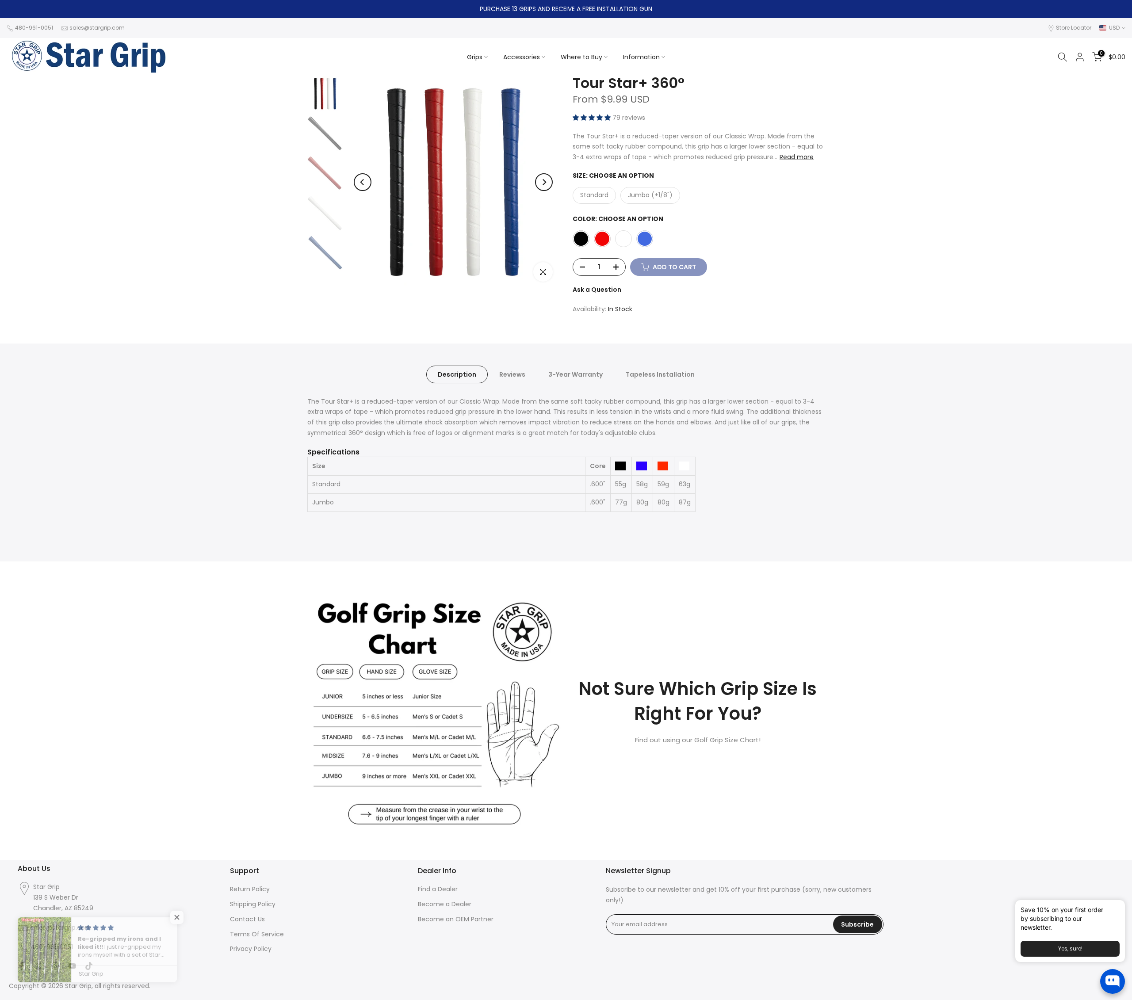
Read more (797, 157)
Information (641, 57)
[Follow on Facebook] (22, 967)
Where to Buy (581, 57)
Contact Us (247, 919)
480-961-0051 (34, 27)
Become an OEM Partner (455, 919)
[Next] (544, 182)
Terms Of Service (257, 934)
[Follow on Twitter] (38, 967)
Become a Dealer (444, 904)
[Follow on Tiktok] (89, 967)
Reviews (512, 374)
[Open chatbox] (1112, 981)
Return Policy (250, 889)
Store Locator (1073, 27)
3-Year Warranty (575, 374)
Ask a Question (597, 289)
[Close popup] (1115, 908)
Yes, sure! (1070, 948)
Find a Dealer (438, 889)
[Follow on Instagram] (55, 967)
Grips (474, 57)
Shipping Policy (252, 904)
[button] (592, 117)
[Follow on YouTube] (72, 967)
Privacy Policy (251, 949)
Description (457, 374)
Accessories (521, 57)
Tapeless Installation (660, 374)
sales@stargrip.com (97, 27)
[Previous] (362, 182)
